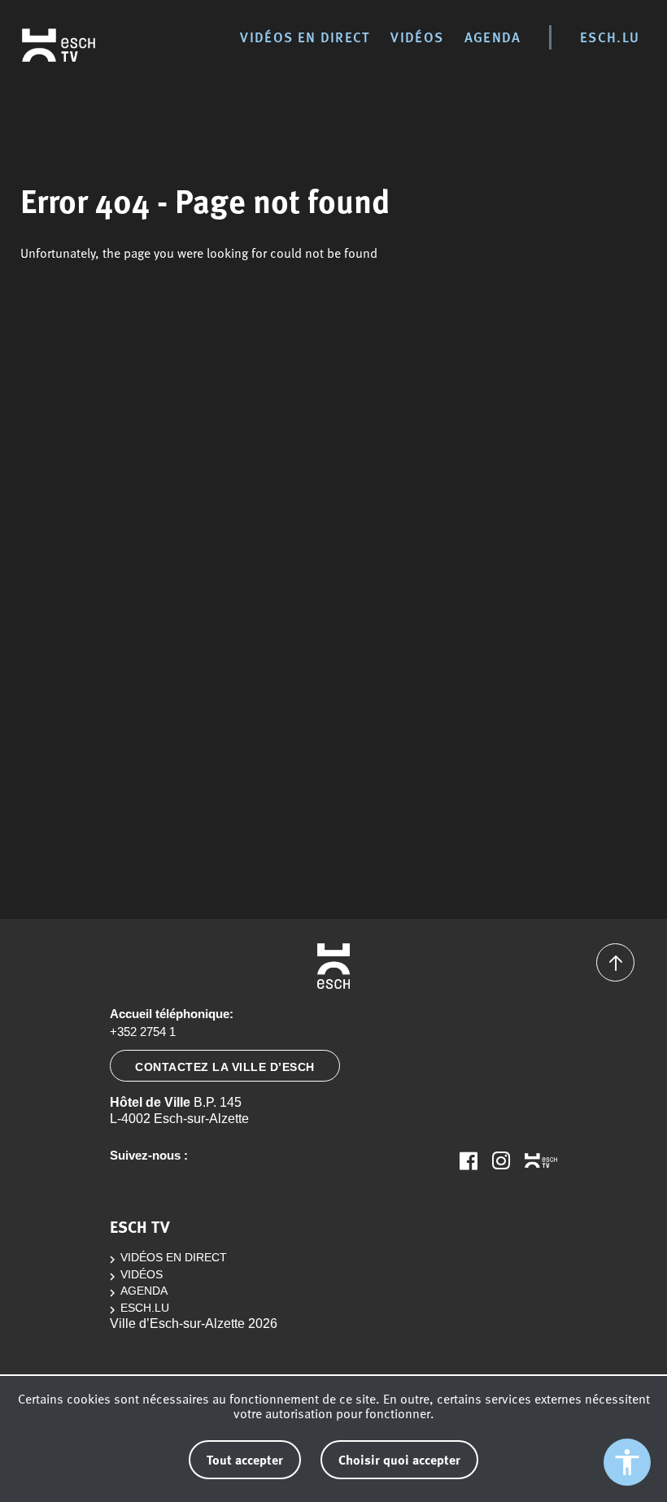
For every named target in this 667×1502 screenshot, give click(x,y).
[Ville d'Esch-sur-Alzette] (333, 966)
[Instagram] (501, 1160)
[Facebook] (468, 1160)
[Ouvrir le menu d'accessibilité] (627, 1462)
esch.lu (609, 36)
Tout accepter (245, 1459)
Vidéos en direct (304, 36)
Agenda (492, 36)
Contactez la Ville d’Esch (225, 1066)
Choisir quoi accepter (399, 1459)
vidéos (416, 36)
